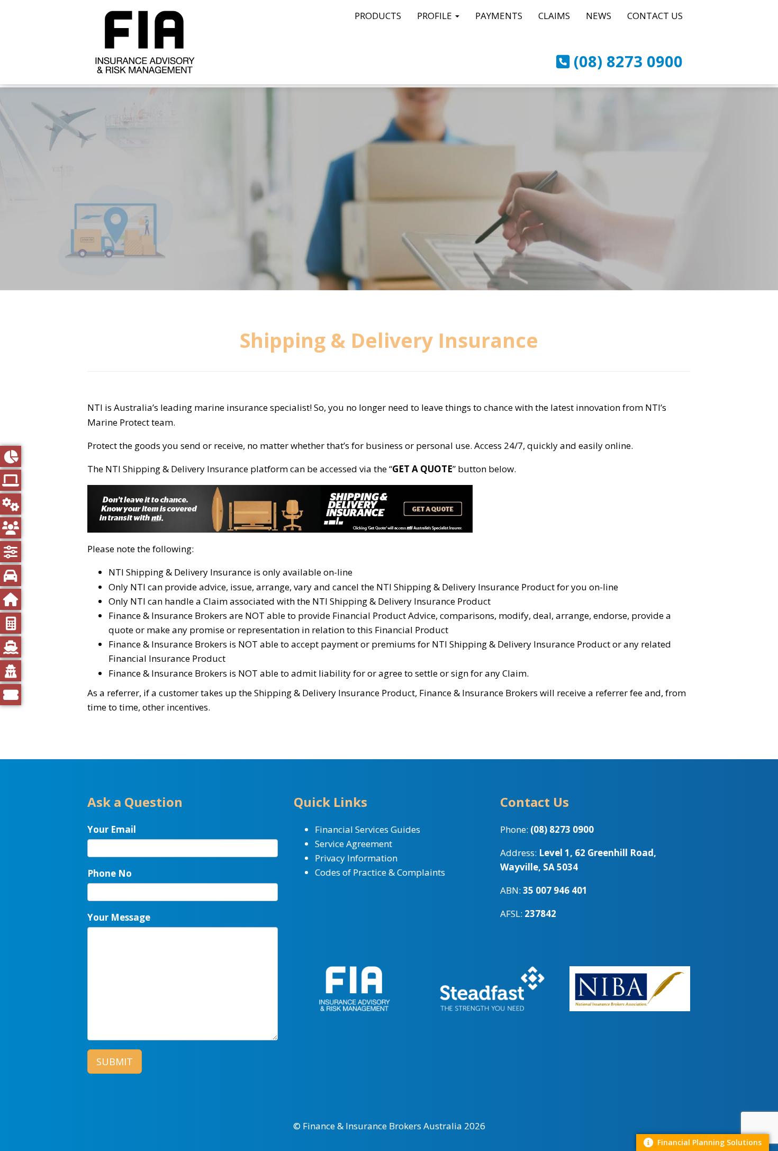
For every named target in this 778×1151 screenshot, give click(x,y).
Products (378, 16)
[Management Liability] (10, 527)
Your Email (111, 829)
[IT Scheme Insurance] (10, 551)
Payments (498, 16)
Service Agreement (353, 844)
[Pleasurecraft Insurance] (10, 647)
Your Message (118, 917)
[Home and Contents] (10, 599)
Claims (554, 16)
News (598, 16)
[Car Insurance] (10, 575)
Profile (435, 16)
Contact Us (655, 16)
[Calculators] (10, 623)
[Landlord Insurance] (10, 670)
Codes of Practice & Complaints (380, 872)
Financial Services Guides (367, 829)
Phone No (109, 873)
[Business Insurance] (10, 456)
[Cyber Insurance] (10, 480)
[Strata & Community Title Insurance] (10, 694)
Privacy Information (356, 858)
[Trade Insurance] (10, 504)
